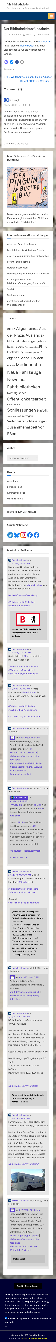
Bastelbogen (27, 45)
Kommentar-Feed (16, 492)
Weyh (28, 34)
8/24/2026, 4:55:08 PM (19, 563)
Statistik (11, 289)
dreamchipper (20, 798)
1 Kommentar (42, 34)
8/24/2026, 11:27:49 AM (19, 653)
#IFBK (11, 329)
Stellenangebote (16, 295)
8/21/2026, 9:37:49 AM (19, 689)
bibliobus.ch (45, 41)
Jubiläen (36, 358)
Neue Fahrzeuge (24, 372)
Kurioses (11, 365)
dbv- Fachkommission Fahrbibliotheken (28, 256)
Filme (43, 346)
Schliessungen (21, 410)
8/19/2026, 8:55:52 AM (29, 738)
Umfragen (26, 416)
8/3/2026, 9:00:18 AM (29, 977)
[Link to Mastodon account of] (12, 738)
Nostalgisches (16, 393)
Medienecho (28, 364)
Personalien (13, 404)
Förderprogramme (32, 353)
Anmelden (12, 481)
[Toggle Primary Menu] (51, 16)
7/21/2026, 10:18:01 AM (19, 1017)
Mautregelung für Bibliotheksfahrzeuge (28, 273)
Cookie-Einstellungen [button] (28, 1286)
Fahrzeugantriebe (32, 347)
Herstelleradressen (17, 267)
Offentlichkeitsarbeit (26, 399)
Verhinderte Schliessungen (27, 421)
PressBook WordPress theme (33, 1338)
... (6, 1325)
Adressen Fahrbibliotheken (21, 244)
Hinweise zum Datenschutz (21, 511)
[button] (6, 62)
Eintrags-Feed (14, 486)
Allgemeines (27, 328)
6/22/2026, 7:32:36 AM (29, 1210)
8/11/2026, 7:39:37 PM (20, 801)
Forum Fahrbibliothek (18, 261)
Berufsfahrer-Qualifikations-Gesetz (25, 250)
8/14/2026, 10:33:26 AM (19, 875)
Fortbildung (15, 352)
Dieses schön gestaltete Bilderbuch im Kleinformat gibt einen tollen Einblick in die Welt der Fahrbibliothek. (28, 218)
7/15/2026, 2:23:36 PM (19, 1118)
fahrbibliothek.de (18, 4)
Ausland (11, 69)
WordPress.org (15, 498)
